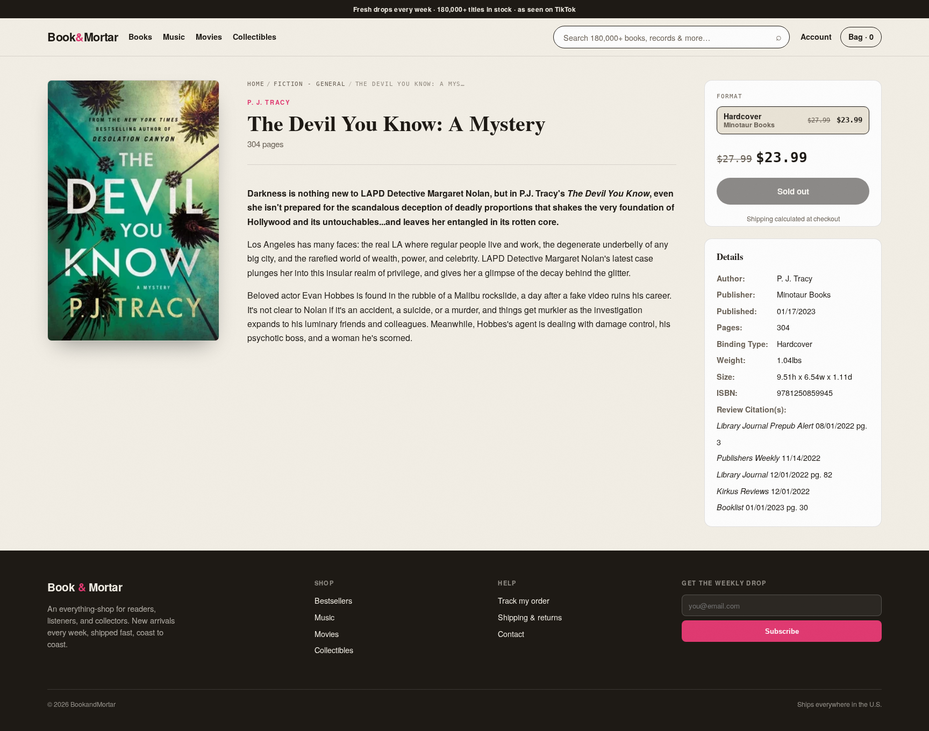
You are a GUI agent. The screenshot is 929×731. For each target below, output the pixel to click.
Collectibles (254, 36)
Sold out (793, 191)
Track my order (523, 600)
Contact (511, 633)
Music (174, 36)
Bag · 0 (861, 36)
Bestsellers (333, 600)
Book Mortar (82, 36)
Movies (209, 36)
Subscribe (782, 631)
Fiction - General (310, 84)
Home (255, 84)
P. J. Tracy (268, 102)
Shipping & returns (530, 617)
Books (140, 36)
